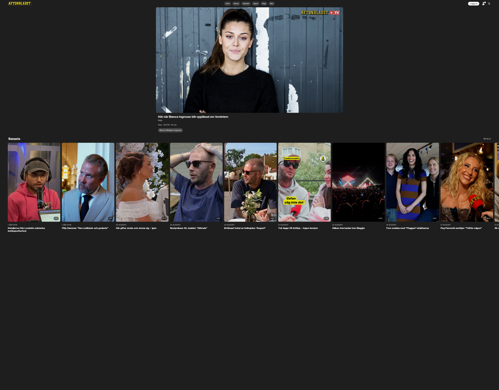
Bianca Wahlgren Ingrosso (170, 130)
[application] (249, 60)
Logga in (473, 3)
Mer (271, 3)
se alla (487, 139)
